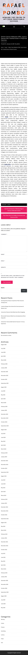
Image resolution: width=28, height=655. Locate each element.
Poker (2, 638)
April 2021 (3, 565)
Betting (3, 619)
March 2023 (3, 495)
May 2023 (3, 487)
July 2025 (3, 391)
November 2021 (4, 545)
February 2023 (4, 499)
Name (3, 254)
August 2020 (3, 596)
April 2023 (3, 491)
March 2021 (3, 569)
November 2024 (4, 418)
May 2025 (3, 394)
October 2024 (4, 422)
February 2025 (4, 406)
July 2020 (3, 599)
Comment (4, 234)
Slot (2, 642)
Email (3, 261)
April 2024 (3, 445)
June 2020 (3, 603)
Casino (8, 204)
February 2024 (4, 452)
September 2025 (4, 383)
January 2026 (4, 367)
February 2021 (4, 572)
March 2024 (3, 449)
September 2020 (4, 592)
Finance (2, 627)
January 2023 (4, 503)
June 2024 (3, 437)
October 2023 (4, 468)
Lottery (2, 634)
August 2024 (3, 429)
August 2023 (3, 476)
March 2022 (3, 530)
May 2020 (3, 607)
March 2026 (3, 360)
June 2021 (3, 557)
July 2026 (3, 348)
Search (2, 287)
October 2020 (4, 588)
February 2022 (4, 534)
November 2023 (4, 464)
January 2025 (4, 410)
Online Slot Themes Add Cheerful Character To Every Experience (13, 322)
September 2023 (4, 472)
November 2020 (4, 584)
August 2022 (3, 522)
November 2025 (4, 375)
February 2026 (4, 364)
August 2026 (3, 344)
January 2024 (4, 456)
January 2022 (4, 538)
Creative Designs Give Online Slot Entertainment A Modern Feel (12, 307)
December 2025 (4, 371)
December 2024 (4, 414)
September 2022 (4, 518)
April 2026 (3, 356)
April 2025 (3, 398)
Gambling (3, 631)
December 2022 (4, 507)
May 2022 (3, 526)
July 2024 (3, 433)
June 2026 (3, 352)
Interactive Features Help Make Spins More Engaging (13, 312)
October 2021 (4, 549)
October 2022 (4, 514)
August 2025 (3, 387)
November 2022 (4, 511)
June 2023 (3, 483)
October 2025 (4, 379)
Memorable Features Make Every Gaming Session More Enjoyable (13, 316)
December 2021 (4, 541)
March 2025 (3, 402)
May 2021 (3, 561)
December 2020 (4, 580)
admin (18, 44)
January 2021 (4, 576)
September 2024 (4, 425)
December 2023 (4, 460)
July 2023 (3, 480)
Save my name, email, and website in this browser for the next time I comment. (12, 276)
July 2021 (3, 553)
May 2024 (3, 441)
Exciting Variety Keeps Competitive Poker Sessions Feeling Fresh (12, 301)
